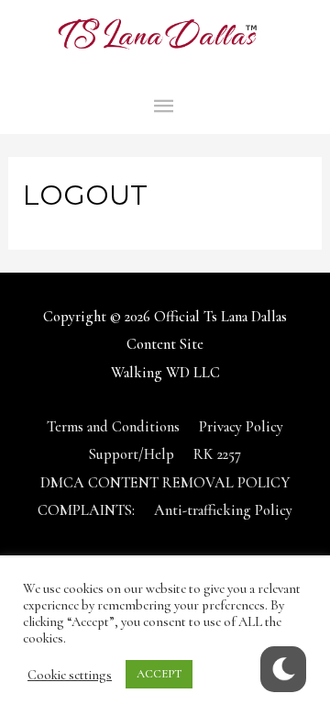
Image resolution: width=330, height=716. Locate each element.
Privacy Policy (241, 427)
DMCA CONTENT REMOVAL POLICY (165, 483)
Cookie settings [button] (70, 674)
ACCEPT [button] (159, 673)
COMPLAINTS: (86, 510)
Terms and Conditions (113, 427)
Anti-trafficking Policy (223, 510)
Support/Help (131, 454)
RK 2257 (217, 454)
